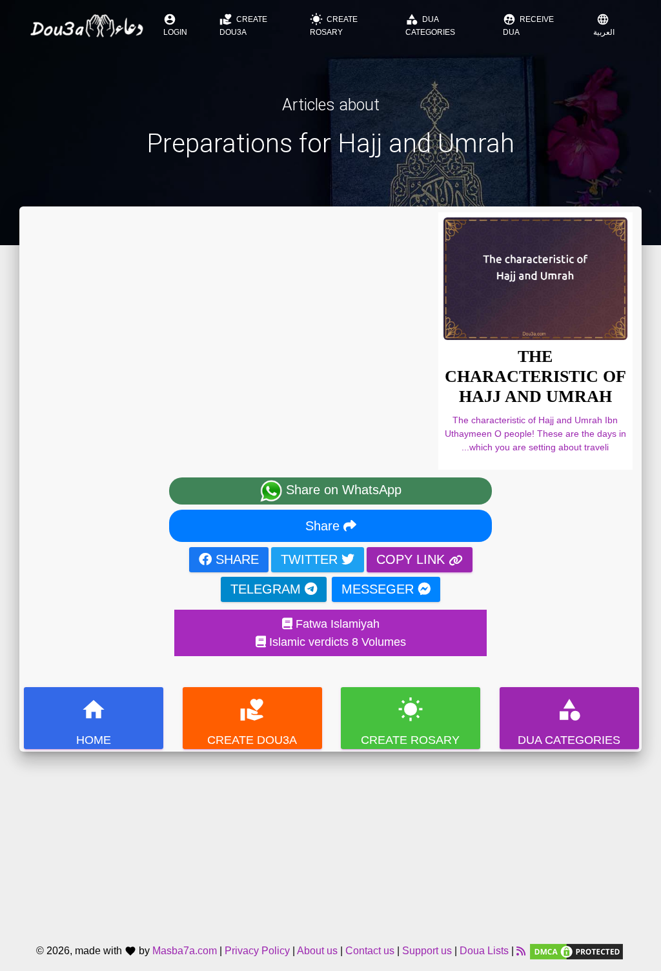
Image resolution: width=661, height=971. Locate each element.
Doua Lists (484, 951)
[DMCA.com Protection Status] (576, 951)
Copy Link (412, 559)
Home (93, 721)
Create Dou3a (243, 25)
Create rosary (334, 25)
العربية (604, 25)
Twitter (311, 559)
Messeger (379, 589)
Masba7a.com (184, 951)
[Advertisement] (330, 842)
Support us (427, 951)
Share (324, 526)
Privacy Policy (257, 951)
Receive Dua (528, 25)
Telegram (267, 589)
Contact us (369, 951)
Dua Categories (430, 25)
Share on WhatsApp (342, 490)
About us (317, 951)
